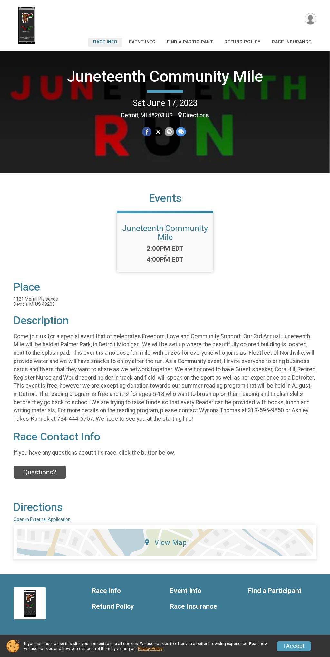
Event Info (142, 42)
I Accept (294, 646)
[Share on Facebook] (146, 131)
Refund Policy (242, 42)
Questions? (39, 472)
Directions (196, 115)
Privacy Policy (150, 648)
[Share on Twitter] (158, 131)
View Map (170, 542)
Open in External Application (42, 519)
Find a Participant (190, 42)
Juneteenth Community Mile (165, 76)
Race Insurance (291, 42)
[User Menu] (310, 19)
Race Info (105, 42)
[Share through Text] (181, 131)
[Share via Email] (169, 131)
